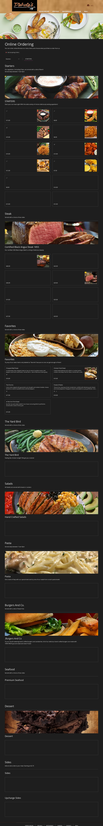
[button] (27, 368)
